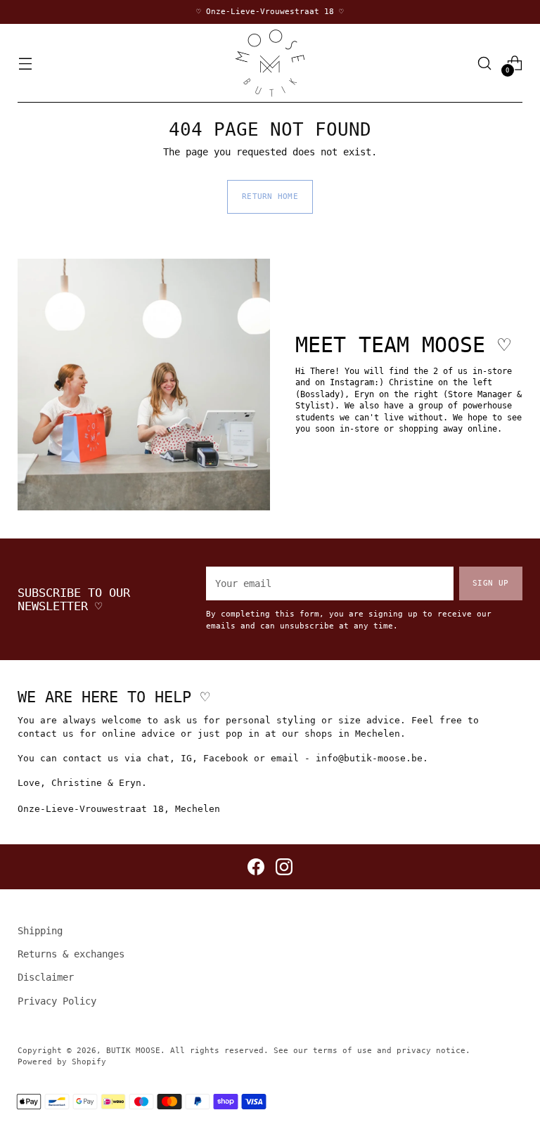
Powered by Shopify (62, 1061)
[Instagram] (284, 866)
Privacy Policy (57, 1001)
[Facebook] (256, 866)
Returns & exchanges (71, 954)
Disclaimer (46, 977)
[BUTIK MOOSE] (270, 63)
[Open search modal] (484, 63)
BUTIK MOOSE (133, 1050)
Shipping (40, 930)
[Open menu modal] (25, 63)
